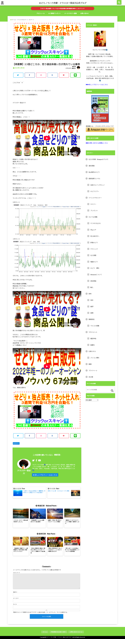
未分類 (91, 377)
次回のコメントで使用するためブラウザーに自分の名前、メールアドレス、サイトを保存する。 (40, 612)
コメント (16, 572)
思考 (90, 294)
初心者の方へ (94, 236)
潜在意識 (91, 166)
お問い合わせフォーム (76, 632)
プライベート (93, 370)
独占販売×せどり (94, 172)
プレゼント (94, 210)
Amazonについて (96, 274)
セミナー (16, 443)
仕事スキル (92, 351)
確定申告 (93, 338)
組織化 (92, 345)
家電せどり (94, 242)
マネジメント (93, 332)
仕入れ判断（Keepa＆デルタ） (99, 159)
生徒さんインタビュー (97, 185)
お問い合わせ (84, 13)
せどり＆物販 (93, 217)
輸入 (91, 287)
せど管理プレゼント (54, 13)
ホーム (45, 632)
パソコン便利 (94, 358)
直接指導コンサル (94, 178)
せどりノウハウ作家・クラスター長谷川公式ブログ (63, 3)
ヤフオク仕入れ (95, 223)
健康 (90, 364)
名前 (15, 592)
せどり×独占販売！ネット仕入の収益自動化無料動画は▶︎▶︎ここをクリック (63, 8)
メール (15, 598)
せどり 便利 (94, 268)
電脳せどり (94, 262)
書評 (91, 306)
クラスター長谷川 (71, 68)
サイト (15, 604)
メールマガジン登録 (70, 13)
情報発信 (91, 319)
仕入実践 (93, 255)
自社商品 (93, 281)
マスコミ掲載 (94, 326)
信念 (91, 300)
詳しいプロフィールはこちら (45, 475)
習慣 (91, 313)
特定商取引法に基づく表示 (58, 632)
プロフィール (40, 13)
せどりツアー (94, 191)
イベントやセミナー (95, 198)
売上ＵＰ (93, 230)
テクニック (94, 249)
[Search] (112, 391)
